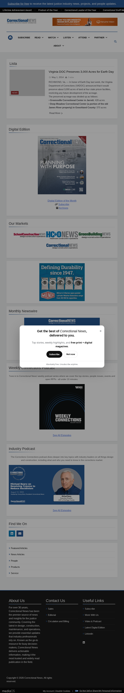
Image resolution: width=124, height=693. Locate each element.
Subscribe (54, 354)
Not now (70, 354)
